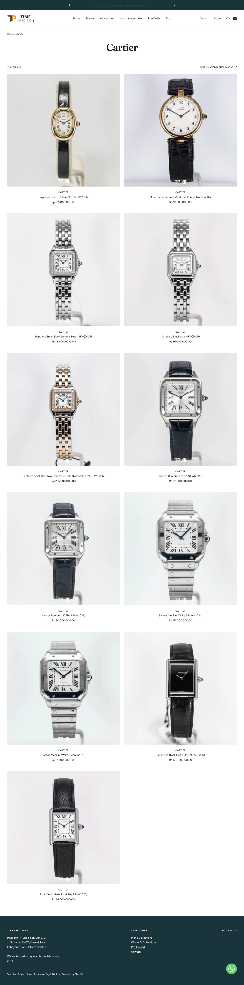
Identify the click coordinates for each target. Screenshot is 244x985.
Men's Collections (141, 937)
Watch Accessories (131, 18)
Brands (90, 18)
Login (217, 18)
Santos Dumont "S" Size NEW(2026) (63, 615)
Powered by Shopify (72, 974)
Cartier (63, 192)
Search (204, 18)
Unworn (136, 951)
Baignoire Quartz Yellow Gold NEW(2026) (63, 197)
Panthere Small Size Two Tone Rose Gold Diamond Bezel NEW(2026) (63, 476)
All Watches (107, 18)
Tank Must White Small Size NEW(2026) (63, 894)
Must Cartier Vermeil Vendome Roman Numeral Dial (180, 197)
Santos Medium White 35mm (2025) (63, 755)
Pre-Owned (138, 947)
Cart (231, 18)
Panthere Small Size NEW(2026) (180, 336)
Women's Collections (143, 942)
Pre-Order (154, 18)
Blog (168, 18)
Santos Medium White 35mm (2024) (180, 615)
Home (76, 18)
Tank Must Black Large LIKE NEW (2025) (180, 755)
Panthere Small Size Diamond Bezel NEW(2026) (63, 336)
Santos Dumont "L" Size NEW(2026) (180, 476)
